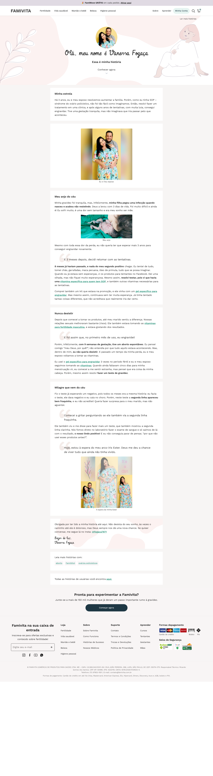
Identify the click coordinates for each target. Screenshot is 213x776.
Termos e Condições (121, 636)
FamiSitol (70, 563)
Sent (52, 647)
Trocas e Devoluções (121, 642)
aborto (59, 563)
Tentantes (145, 636)
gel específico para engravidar (83, 361)
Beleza (64, 648)
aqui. (109, 579)
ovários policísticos (88, 563)
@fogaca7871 (99, 531)
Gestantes (145, 642)
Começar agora (106, 608)
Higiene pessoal (68, 654)
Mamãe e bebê (68, 642)
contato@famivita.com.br (121, 672)
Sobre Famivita (90, 631)
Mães (142, 648)
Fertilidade (66, 631)
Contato (115, 631)
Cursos (143, 631)
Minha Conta (181, 11)
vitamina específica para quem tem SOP (83, 281)
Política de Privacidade (122, 648)
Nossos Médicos (91, 648)
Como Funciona (91, 636)
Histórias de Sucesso (93, 642)
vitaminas (85, 365)
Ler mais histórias (188, 19)
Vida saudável (67, 636)
